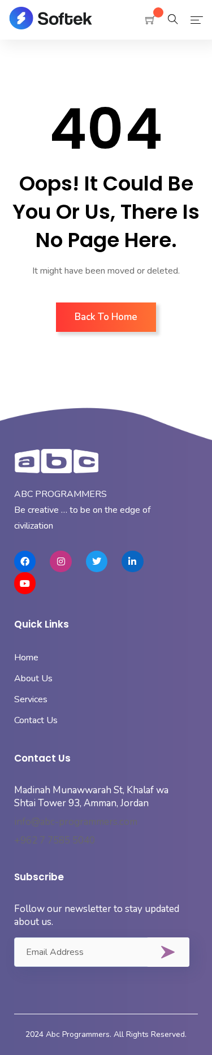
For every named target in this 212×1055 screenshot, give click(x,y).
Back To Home (106, 316)
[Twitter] (96, 561)
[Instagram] (60, 561)
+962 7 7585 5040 (54, 840)
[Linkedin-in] (132, 561)
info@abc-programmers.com (75, 821)
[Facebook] (25, 561)
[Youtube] (25, 583)
